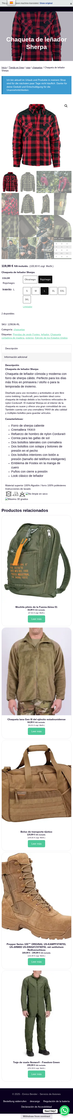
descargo (35, 1101)
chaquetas (37, 67)
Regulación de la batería (56, 1101)
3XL (27, 299)
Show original (46, 3)
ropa (28, 67)
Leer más (36, 619)
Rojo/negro (45, 279)
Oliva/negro (30, 279)
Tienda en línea (16, 67)
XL (53, 291)
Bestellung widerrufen (14, 1101)
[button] (66, 106)
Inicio (4, 67)
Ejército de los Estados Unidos (51, 337)
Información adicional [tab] (15, 357)
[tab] (36, 482)
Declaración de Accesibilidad (36, 1106)
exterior (30, 337)
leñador (45, 334)
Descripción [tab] (11, 348)
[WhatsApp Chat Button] (64, 1110)
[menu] (11, 2)
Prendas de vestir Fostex (26, 334)
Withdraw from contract (36, 1116)
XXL (62, 291)
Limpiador (27, 307)
